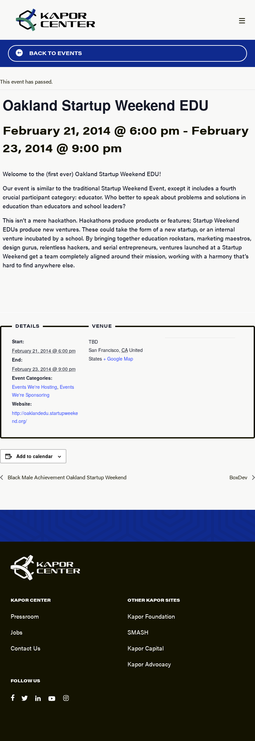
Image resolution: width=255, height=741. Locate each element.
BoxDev (239, 477)
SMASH (138, 632)
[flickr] (67, 702)
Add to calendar (34, 456)
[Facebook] (13, 702)
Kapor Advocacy (149, 663)
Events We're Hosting (34, 386)
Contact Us (26, 647)
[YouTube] (53, 702)
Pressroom (25, 616)
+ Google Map (118, 358)
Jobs (17, 632)
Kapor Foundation (151, 616)
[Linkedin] (39, 702)
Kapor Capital (146, 647)
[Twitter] (25, 702)
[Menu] (242, 21)
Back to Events (55, 53)
